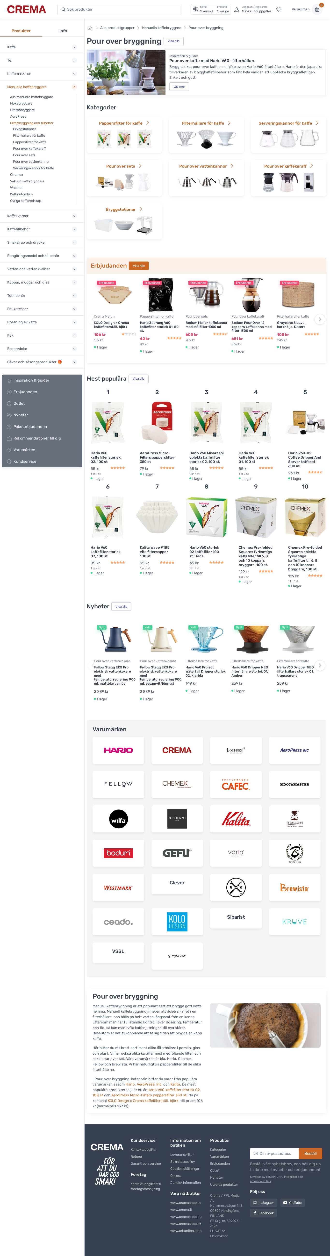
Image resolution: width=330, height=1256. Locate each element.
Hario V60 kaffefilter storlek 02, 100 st (106, 457)
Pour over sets (24, 155)
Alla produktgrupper (117, 28)
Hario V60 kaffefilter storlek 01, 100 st (254, 457)
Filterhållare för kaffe (29, 136)
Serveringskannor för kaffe (33, 168)
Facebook (266, 1213)
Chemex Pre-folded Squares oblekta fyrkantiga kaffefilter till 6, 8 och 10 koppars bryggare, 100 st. (305, 558)
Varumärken (24, 449)
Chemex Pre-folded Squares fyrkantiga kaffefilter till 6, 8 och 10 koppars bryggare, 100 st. (256, 556)
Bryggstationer (24, 129)
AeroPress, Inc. (149, 1084)
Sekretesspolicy (182, 1162)
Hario (130, 1084)
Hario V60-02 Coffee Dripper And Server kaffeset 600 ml (304, 459)
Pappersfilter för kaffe (30, 142)
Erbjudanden (25, 392)
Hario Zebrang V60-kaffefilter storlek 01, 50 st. (159, 327)
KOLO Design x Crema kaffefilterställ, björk (111, 325)
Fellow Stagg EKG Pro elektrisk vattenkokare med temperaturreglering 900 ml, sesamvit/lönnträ (160, 675)
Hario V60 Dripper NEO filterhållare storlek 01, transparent (295, 671)
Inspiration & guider (31, 380)
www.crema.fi (181, 1210)
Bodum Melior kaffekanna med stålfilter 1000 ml (206, 325)
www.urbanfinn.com (185, 1231)
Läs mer (179, 86)
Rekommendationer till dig (37, 438)
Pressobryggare (22, 110)
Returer (136, 1157)
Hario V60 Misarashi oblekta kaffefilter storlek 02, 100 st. (206, 457)
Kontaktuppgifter (144, 1150)
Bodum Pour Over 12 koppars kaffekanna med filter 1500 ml (251, 327)
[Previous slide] (93, 319)
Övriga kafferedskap (25, 201)
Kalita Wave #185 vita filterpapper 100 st (154, 551)
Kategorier (218, 1150)
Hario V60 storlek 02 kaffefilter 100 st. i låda (204, 551)
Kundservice (25, 461)
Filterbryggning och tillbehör (31, 123)
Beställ (310, 1153)
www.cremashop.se (185, 1203)
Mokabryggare (21, 103)
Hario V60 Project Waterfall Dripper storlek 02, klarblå (206, 671)
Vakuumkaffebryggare (27, 181)
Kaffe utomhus (21, 194)
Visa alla (173, 41)
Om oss (175, 1176)
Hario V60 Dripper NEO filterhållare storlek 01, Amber (249, 671)
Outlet (19, 403)
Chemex (16, 175)
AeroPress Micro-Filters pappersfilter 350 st (157, 457)
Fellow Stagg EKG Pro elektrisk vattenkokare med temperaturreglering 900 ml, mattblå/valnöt (115, 675)
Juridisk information (185, 1183)
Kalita (175, 1084)
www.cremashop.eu (185, 1217)
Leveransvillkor (182, 1155)
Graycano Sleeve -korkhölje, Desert (292, 325)
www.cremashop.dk (185, 1224)
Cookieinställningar (184, 1169)
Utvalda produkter (224, 1185)
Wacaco (16, 188)
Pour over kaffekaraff (29, 149)
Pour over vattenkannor (31, 162)
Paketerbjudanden (30, 426)
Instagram (266, 1203)
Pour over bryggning (205, 28)
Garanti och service (146, 1164)
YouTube (295, 1203)
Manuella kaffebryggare (161, 28)
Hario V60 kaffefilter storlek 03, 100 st (106, 551)
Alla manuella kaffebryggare (31, 97)
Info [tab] (63, 30)
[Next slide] (320, 319)
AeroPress (18, 116)
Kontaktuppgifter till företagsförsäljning (146, 1186)
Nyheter (21, 415)
